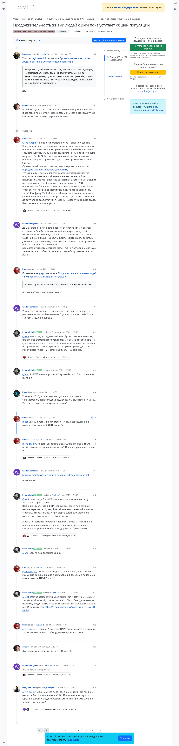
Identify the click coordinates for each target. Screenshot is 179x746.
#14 (94, 392)
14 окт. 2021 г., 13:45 (56, 307)
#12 (94, 332)
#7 (95, 105)
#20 (94, 567)
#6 (95, 54)
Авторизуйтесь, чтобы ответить (109, 40)
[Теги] (3, 9)
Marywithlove (28, 688)
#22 (94, 625)
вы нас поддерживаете (127, 7)
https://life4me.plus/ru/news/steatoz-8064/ (45, 169)
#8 (95, 138)
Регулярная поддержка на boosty (148, 47)
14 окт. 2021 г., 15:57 (48, 647)
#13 (94, 370)
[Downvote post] (88, 97)
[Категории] (3, 3)
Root (24, 138)
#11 (95, 307)
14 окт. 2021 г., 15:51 (58, 625)
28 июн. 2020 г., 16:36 (49, 105)
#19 (94, 549)
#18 (94, 495)
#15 (94, 417)
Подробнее (72, 739)
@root (25, 336)
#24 (94, 665)
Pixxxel (25, 392)
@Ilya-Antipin (29, 142)
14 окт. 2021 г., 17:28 (65, 665)
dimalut (25, 105)
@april (42, 273)
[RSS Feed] (39, 40)
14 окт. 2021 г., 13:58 (58, 439)
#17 (94, 471)
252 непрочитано (114, 77)
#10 (94, 269)
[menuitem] (175, 3)
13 (85, 730)
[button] (3, 742)
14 (93, 730)
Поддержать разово (148, 72)
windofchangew (29, 223)
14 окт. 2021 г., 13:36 (56, 223)
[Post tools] (94, 97)
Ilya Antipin (45, 54)
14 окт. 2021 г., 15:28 (68, 593)
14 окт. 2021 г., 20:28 (66, 688)
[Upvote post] (79, 97)
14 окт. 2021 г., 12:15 (45, 138)
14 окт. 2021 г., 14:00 (56, 471)
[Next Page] (100, 730)
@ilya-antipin (40, 58)
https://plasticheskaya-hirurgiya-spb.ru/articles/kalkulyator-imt (55, 475)
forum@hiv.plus (155, 110)
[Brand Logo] (25, 7)
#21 (94, 593)
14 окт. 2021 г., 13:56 (48, 392)
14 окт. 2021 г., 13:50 (68, 332)
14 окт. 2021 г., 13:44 (45, 269)
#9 (95, 223)
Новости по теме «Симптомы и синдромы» (35, 31)
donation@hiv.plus (147, 91)
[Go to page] (78, 730)
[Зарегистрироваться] (175, 9)
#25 (94, 688)
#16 (94, 439)
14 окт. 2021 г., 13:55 (61, 370)
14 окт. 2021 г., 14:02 (68, 495)
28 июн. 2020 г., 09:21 (64, 54)
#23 (94, 647)
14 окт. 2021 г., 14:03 (61, 549)
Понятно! (125, 738)
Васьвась (26, 54)
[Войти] (175, 3)
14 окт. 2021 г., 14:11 (58, 567)
